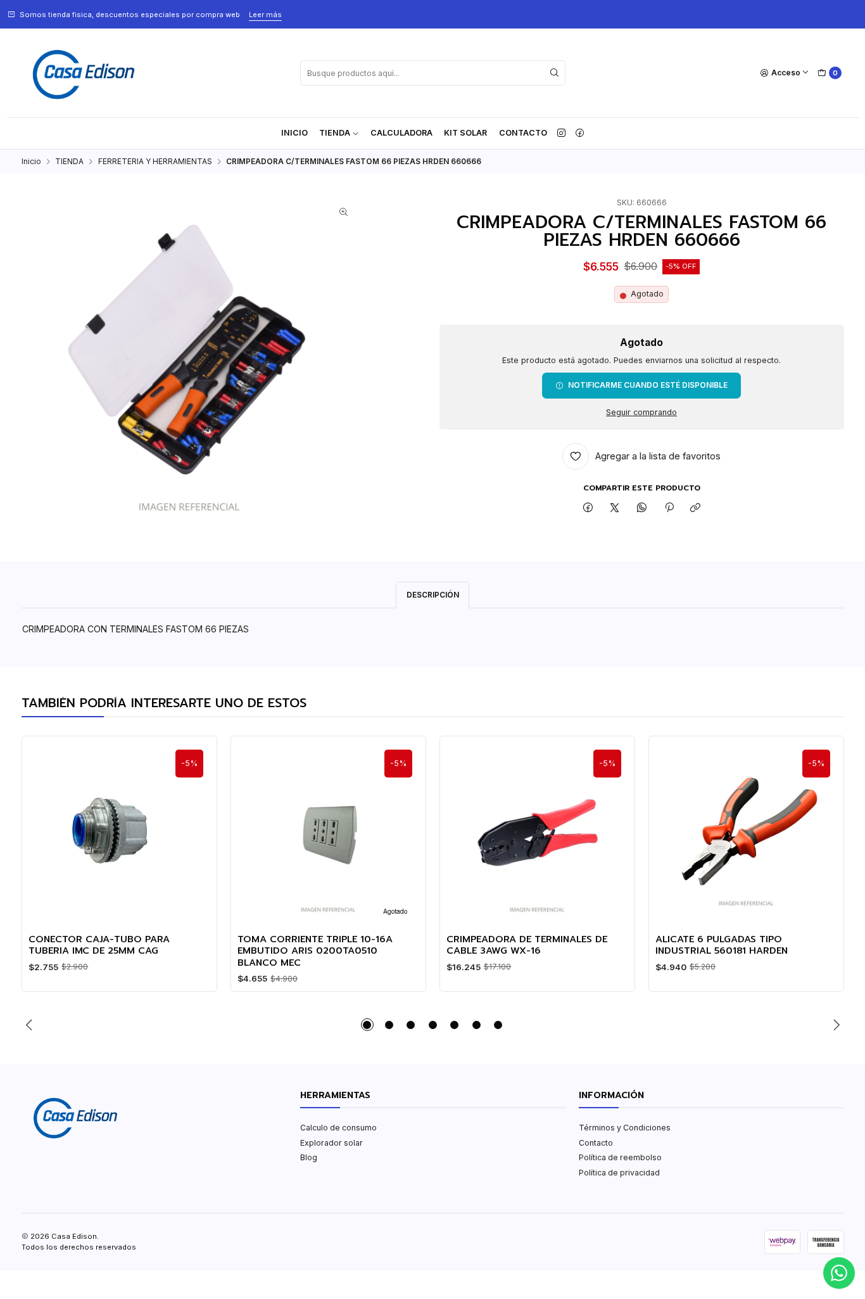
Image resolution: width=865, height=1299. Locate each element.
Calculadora (401, 133)
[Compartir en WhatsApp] (642, 508)
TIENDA (334, 133)
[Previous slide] (31, 1024)
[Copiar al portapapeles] (695, 508)
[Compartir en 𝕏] (614, 508)
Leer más (265, 14)
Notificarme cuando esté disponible (648, 385)
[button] (367, 1024)
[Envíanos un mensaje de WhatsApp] (839, 1273)
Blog (308, 1157)
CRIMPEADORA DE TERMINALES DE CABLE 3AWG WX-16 (526, 945)
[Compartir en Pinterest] (668, 508)
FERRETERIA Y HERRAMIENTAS (155, 161)
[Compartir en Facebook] (588, 508)
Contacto (523, 133)
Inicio (294, 133)
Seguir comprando (641, 413)
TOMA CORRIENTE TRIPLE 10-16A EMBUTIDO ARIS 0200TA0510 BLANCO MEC (315, 951)
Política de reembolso (620, 1157)
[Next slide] (834, 1024)
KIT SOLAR (465, 133)
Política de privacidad (619, 1172)
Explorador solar (331, 1143)
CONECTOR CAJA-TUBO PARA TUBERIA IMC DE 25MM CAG (99, 945)
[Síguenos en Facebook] (579, 133)
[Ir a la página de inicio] (84, 73)
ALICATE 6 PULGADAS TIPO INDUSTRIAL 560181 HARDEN (721, 945)
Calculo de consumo (338, 1127)
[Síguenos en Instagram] (561, 133)
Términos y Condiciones (625, 1127)
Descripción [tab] (433, 594)
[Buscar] (554, 73)
